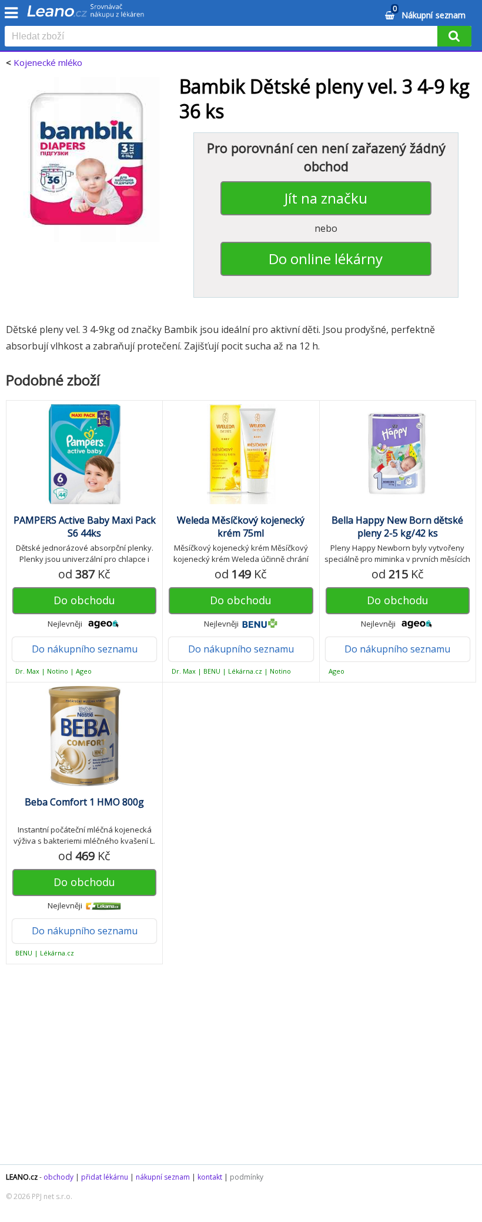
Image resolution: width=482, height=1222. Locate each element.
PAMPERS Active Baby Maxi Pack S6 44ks (85, 527)
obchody (58, 1177)
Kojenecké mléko (48, 62)
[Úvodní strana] (86, 14)
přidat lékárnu (104, 1177)
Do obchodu (84, 600)
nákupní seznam (163, 1177)
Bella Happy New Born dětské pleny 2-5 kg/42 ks (397, 527)
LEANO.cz (22, 1177)
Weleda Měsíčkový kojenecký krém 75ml (240, 527)
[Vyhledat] (454, 36)
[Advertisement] (241, 1070)
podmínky (246, 1177)
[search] (223, 37)
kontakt (210, 1177)
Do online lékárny (326, 258)
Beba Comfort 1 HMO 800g (84, 801)
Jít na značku (325, 198)
